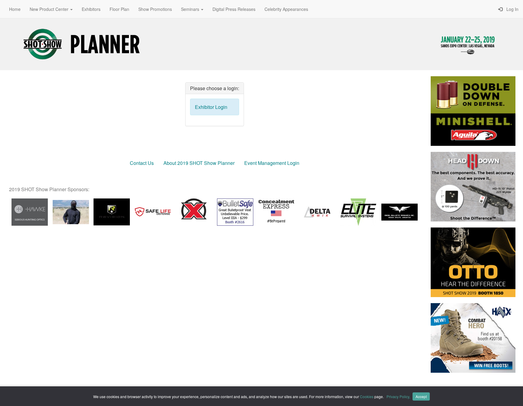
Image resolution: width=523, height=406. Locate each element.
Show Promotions (155, 9)
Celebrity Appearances (286, 9)
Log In (511, 9)
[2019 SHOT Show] (81, 43)
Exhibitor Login (211, 106)
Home (15, 9)
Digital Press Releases (233, 9)
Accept (421, 396)
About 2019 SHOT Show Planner (199, 162)
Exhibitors (91, 9)
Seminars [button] (190, 9)
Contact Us (142, 162)
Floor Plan (119, 9)
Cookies (366, 396)
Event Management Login (271, 162)
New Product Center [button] (50, 9)
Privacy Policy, (398, 396)
